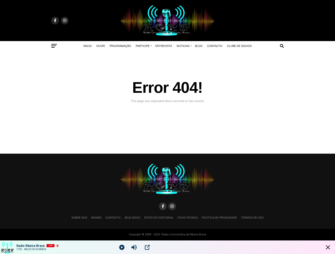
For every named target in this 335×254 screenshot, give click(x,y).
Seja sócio (132, 217)
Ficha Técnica (187, 217)
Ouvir (100, 45)
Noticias (183, 45)
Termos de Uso (252, 217)
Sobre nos (79, 217)
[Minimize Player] (328, 247)
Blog (199, 45)
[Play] (122, 247)
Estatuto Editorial (159, 217)
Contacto (214, 45)
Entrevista (163, 45)
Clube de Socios (239, 45)
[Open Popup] (147, 247)
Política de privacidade (219, 217)
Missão (96, 217)
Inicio (87, 45)
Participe (143, 45)
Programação (120, 45)
